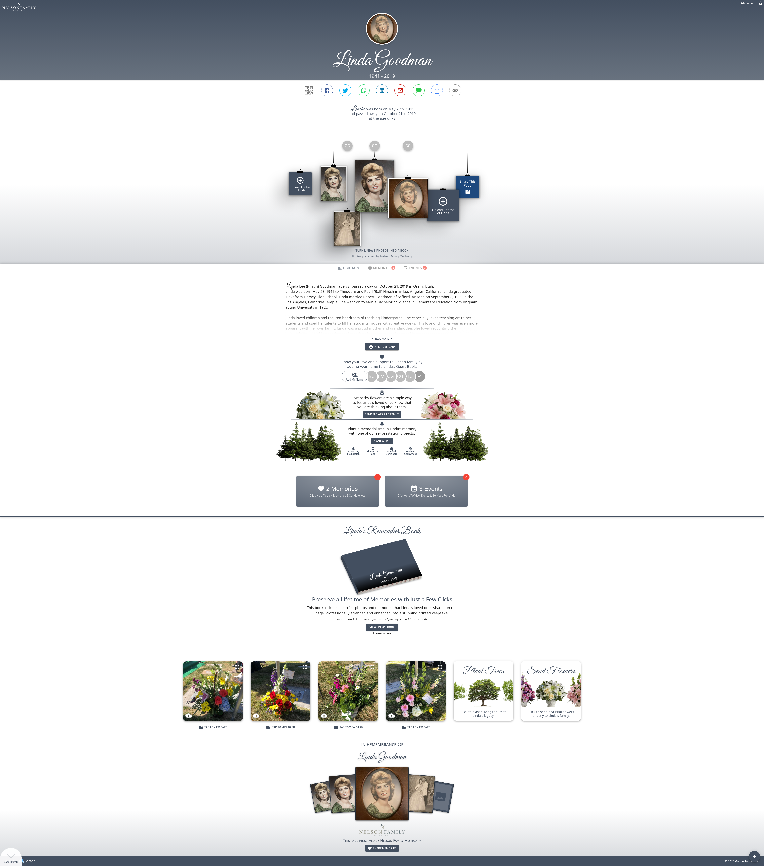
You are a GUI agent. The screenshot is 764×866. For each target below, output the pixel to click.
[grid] (382, 200)
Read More (382, 338)
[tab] (348, 268)
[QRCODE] (309, 90)
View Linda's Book (382, 627)
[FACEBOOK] (327, 90)
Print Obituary (384, 346)
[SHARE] (437, 90)
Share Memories (384, 848)
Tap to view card (215, 727)
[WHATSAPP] (364, 90)
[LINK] (455, 90)
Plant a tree (382, 441)
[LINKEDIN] (382, 90)
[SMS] (419, 90)
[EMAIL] (400, 90)
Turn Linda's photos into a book (382, 250)
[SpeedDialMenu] (754, 856)
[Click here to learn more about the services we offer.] (382, 831)
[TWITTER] (345, 90)
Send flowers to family (382, 414)
